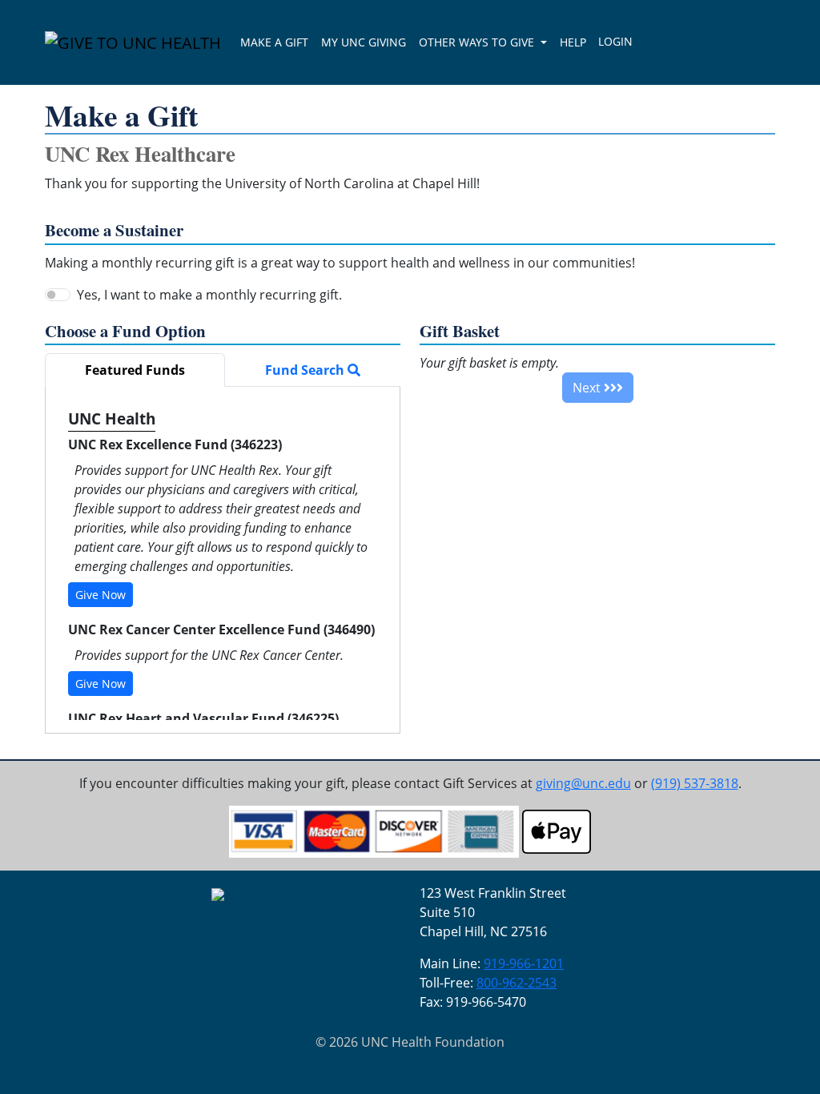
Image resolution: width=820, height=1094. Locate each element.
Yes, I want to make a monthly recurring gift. (209, 295)
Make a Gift (274, 42)
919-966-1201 (524, 963)
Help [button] (573, 42)
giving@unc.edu (583, 783)
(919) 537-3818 (694, 783)
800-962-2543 (516, 982)
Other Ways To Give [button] (478, 42)
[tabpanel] (222, 560)
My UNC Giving (363, 42)
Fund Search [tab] (306, 370)
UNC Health (111, 418)
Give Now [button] (100, 594)
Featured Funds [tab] (135, 370)
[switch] (57, 294)
